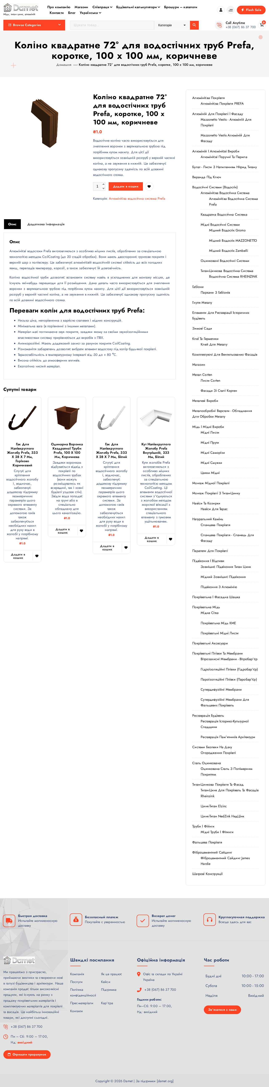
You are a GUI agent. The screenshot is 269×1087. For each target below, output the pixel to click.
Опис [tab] (12, 224)
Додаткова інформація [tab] (46, 224)
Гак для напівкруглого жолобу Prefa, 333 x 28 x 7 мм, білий (111, 450)
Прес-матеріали (81, 1003)
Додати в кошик (125, 186)
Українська (89, 12)
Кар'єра (107, 1003)
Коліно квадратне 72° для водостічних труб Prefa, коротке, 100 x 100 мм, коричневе (146, 64)
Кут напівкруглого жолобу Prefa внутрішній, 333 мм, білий (156, 450)
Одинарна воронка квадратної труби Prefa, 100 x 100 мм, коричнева (67, 450)
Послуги (76, 981)
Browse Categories (27, 25)
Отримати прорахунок (28, 1054)
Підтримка (108, 989)
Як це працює (111, 974)
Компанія (77, 974)
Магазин (81, 7)
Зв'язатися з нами (222, 1009)
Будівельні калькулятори (136, 7)
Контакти (57, 12)
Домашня (63, 64)
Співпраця (100, 7)
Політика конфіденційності (83, 992)
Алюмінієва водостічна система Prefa (137, 198)
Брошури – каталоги (180, 7)
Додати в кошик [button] (18, 556)
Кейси (105, 981)
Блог (72, 12)
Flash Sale (253, 10)
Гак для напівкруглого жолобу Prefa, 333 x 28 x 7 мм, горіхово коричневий (22, 454)
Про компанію (58, 7)
